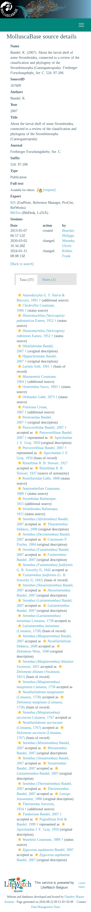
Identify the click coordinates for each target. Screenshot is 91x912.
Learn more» (82, 885)
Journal (16, 145)
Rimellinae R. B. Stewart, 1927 (44, 463)
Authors (16, 92)
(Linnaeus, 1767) (39, 735)
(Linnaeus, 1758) (40, 704)
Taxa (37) (27, 280)
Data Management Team (45, 907)
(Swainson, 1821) (38, 674)
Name (14, 46)
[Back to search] (22, 264)
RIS (13, 203)
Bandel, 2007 (48, 850)
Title (13, 117)
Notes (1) (49, 280)
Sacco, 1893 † (41, 387)
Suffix (15, 158)
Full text (17, 183)
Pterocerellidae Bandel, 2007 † (44, 427)
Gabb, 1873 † (39, 397)
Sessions (16, 219)
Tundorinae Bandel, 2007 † (42, 814)
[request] (49, 190)
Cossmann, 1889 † (42, 840)
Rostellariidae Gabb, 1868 (41, 478)
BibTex (15, 213)
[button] (19, 295)
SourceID (17, 79)
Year (13, 105)
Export (15, 196)
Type (14, 171)
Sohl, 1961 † (37, 366)
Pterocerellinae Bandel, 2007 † (44, 448)
